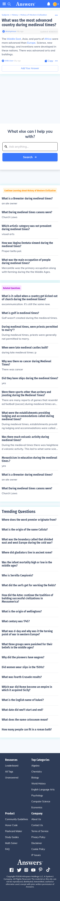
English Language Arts (43, 789)
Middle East (14, 38)
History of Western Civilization (33, 15)
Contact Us (37, 825)
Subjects (5, 15)
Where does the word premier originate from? (29, 519)
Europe (31, 42)
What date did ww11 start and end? (22, 710)
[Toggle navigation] (4, 4)
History (15, 15)
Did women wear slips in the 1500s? (23, 667)
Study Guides (12, 837)
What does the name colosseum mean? (25, 719)
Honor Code (11, 825)
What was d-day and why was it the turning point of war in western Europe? (27, 632)
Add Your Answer (30, 68)
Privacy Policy (38, 837)
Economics (36, 807)
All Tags (9, 771)
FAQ (7, 849)
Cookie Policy (38, 849)
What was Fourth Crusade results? (22, 677)
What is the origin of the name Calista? (25, 529)
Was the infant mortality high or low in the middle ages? (27, 564)
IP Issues (36, 855)
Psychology (37, 795)
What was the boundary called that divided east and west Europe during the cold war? (27, 541)
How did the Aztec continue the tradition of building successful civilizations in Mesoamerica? (27, 598)
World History (38, 783)
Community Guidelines (16, 819)
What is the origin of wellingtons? (22, 611)
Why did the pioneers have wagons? (23, 657)
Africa (48, 38)
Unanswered (11, 777)
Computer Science (40, 801)
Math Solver (11, 843)
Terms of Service (39, 831)
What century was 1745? (16, 621)
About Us (36, 819)
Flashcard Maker (13, 831)
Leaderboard (11, 765)
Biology (35, 777)
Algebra (35, 765)
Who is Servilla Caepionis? (17, 575)
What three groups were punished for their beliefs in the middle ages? (27, 645)
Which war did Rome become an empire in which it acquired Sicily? (27, 688)
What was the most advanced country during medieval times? (29, 22)
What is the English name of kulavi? (23, 700)
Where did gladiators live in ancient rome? (27, 552)
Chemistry (36, 771)
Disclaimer (36, 843)
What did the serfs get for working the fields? (29, 585)
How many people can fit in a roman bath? (27, 729)
